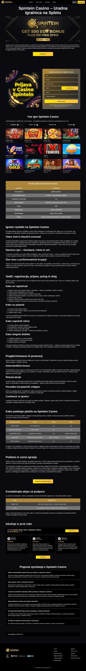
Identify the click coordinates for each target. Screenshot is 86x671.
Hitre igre (51, 124)
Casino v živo (32, 124)
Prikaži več (43, 557)
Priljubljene (13, 124)
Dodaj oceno (72, 530)
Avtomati (70, 124)
